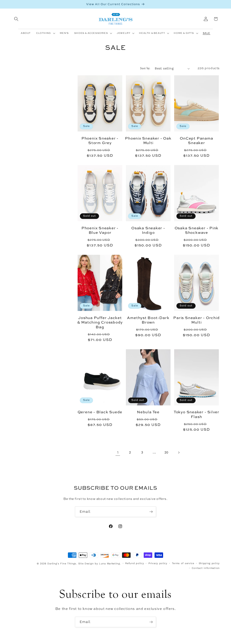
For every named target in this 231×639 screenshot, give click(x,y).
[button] (16, 19)
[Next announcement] (218, 4)
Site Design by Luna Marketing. (99, 563)
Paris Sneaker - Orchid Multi (196, 320)
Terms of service (183, 563)
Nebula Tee (148, 412)
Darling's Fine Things (61, 563)
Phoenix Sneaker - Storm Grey (99, 141)
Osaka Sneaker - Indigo (148, 230)
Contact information (206, 568)
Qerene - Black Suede (100, 412)
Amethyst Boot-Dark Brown (148, 320)
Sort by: (145, 68)
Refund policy (134, 563)
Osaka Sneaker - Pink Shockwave (197, 230)
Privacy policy (157, 563)
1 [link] (118, 452)
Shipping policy (209, 563)
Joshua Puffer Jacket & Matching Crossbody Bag (100, 322)
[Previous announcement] (13, 4)
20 (166, 452)
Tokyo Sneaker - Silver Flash (196, 414)
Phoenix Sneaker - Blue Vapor (99, 230)
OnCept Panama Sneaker (196, 141)
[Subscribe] (151, 511)
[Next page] (179, 452)
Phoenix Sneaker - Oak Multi (148, 141)
